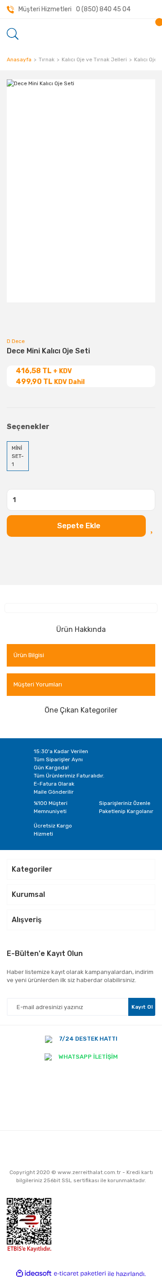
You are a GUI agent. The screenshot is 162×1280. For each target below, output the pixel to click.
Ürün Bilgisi (29, 655)
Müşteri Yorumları (38, 684)
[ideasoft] (34, 1274)
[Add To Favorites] (152, 526)
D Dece (16, 341)
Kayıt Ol (142, 1007)
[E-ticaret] (80, 1274)
